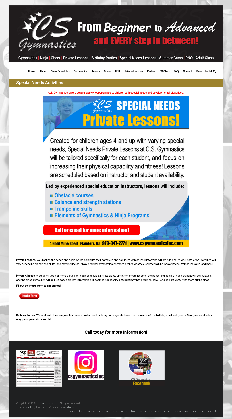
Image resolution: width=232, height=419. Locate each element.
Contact (187, 70)
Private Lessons (134, 70)
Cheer (107, 70)
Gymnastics (80, 70)
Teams (96, 70)
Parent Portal (204, 70)
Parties (151, 70)
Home (31, 70)
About (43, 70)
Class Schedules (60, 70)
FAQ (176, 70)
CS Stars (165, 70)
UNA (117, 70)
